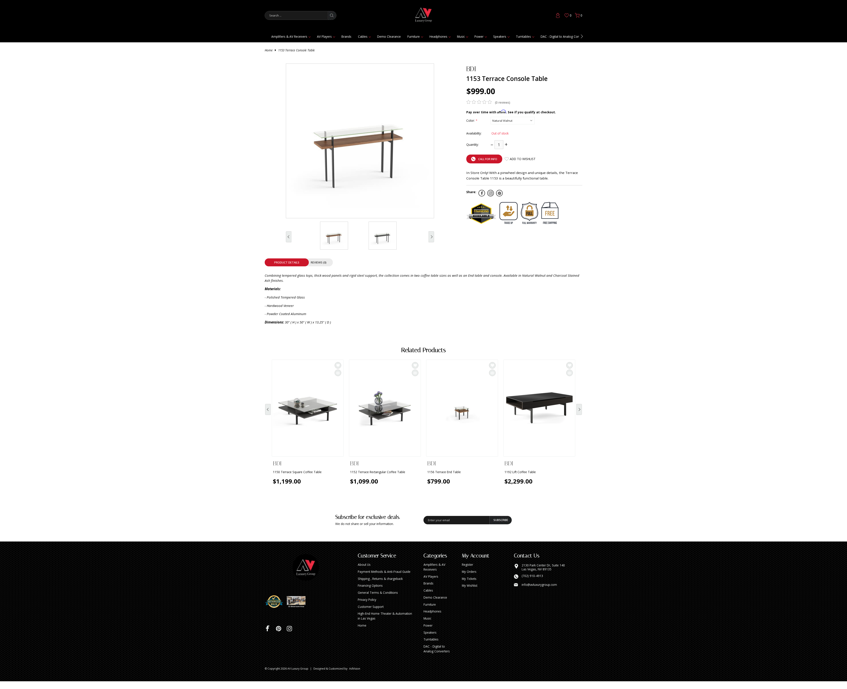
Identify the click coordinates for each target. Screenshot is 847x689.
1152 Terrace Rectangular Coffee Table (377, 472)
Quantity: (472, 144)
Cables (362, 36)
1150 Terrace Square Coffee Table (297, 472)
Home (269, 50)
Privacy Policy (367, 607)
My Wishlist (469, 593)
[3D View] (298, 609)
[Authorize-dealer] (276, 609)
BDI (471, 69)
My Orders (469, 579)
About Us (364, 572)
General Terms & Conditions (378, 600)
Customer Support (371, 614)
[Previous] (268, 412)
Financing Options (370, 593)
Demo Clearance (389, 36)
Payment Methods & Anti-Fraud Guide (384, 579)
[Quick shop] (338, 373)
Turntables (523, 36)
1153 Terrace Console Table (296, 50)
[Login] (558, 15)
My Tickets (469, 586)
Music (461, 36)
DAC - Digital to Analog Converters (565, 36)
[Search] (331, 15)
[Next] (579, 412)
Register (467, 572)
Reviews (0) (318, 262)
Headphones (438, 36)
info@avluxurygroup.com (539, 592)
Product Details (286, 262)
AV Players (324, 36)
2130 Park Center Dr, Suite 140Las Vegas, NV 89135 (543, 575)
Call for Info (487, 159)
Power (478, 36)
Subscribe (500, 528)
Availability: (474, 133)
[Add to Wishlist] (338, 365)
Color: (471, 120)
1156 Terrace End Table (444, 472)
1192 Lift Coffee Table (520, 472)
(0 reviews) (502, 102)
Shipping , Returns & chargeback (380, 586)
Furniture (413, 36)
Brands (346, 36)
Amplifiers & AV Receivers (289, 36)
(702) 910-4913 (532, 584)
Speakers (499, 36)
